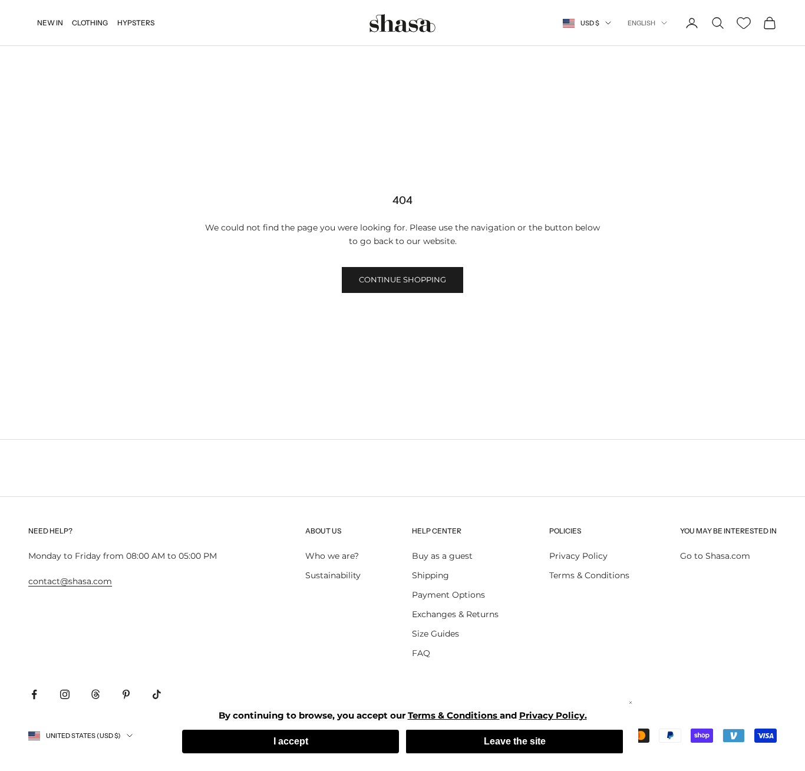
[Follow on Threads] (95, 694)
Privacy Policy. (553, 715)
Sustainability (333, 575)
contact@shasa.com (70, 581)
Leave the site (515, 741)
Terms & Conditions (589, 575)
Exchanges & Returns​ (455, 614)
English (641, 23)
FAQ (421, 653)
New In (50, 22)
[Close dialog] (631, 703)
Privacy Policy (578, 556)
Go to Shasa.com (715, 556)
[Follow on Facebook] (34, 694)
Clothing (90, 22)
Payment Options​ (448, 594)
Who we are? (332, 556)
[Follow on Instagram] (65, 694)
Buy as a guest (442, 556)
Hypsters (135, 22)
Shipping (430, 575)
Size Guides (435, 633)
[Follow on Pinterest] (126, 694)
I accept (290, 741)
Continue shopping (402, 279)
